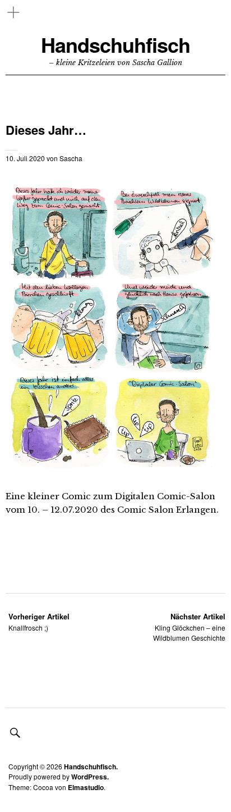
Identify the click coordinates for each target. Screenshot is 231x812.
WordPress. (90, 777)
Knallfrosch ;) (39, 622)
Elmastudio (86, 787)
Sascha (70, 158)
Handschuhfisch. (91, 766)
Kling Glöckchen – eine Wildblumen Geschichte (189, 627)
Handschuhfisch (115, 44)
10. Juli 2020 (25, 158)
